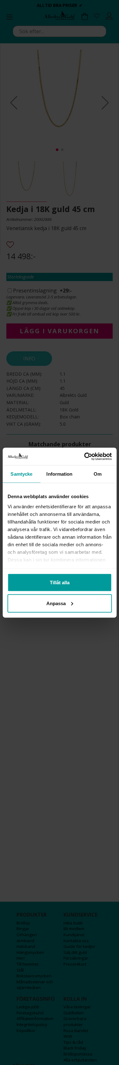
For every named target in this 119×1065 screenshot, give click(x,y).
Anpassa (56, 603)
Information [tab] (59, 474)
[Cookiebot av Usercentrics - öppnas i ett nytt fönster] (85, 456)
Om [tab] (98, 474)
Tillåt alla (59, 582)
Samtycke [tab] (21, 474)
